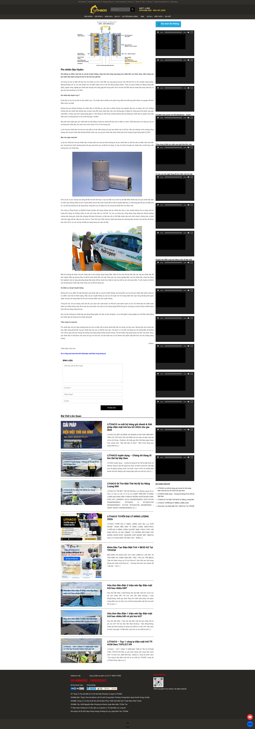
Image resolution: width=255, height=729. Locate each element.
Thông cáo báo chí (108, 2)
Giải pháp (98, 16)
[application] (175, 45)
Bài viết (168, 16)
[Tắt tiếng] (188, 32)
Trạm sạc (131, 2)
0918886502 (79, 680)
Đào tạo (149, 2)
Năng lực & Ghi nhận (94, 2)
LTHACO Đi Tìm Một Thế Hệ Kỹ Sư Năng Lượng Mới (176, 500)
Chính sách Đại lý (121, 2)
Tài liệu (138, 2)
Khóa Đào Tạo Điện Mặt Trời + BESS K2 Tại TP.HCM (176, 506)
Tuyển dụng (174, 2)
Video (143, 2)
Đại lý (117, 16)
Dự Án (149, 16)
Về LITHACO (82, 2)
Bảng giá (108, 16)
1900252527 (98, 680)
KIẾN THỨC (158, 16)
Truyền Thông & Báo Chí (161, 2)
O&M (142, 16)
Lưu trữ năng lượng (130, 16)
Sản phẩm (88, 16)
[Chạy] (158, 32)
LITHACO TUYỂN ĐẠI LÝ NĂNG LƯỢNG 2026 (173, 503)
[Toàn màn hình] (192, 32)
